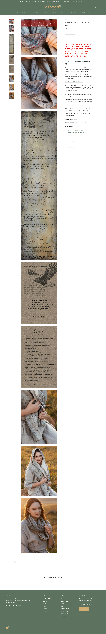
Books (38, 13)
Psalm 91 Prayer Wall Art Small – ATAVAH (77, 135)
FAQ (62, 606)
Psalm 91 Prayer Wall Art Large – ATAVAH (77, 132)
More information (71, 147)
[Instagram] (9, 606)
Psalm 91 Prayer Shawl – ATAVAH (75, 130)
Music (44, 606)
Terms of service (65, 608)
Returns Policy (64, 611)
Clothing (55, 13)
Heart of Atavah (64, 601)
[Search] (98, 7)
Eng (20, 605)
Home (16, 13)
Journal (62, 603)
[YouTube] (13, 606)
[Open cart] (101, 7)
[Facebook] (6, 606)
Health (24, 13)
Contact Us (63, 616)
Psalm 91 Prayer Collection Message (74, 82)
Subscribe (84, 609)
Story (62, 598)
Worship (46, 13)
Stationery (73, 13)
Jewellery (64, 13)
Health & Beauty (47, 598)
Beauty (31, 13)
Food (44, 611)
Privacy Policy (64, 613)
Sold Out (79, 38)
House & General (85, 13)
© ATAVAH (8, 630)
